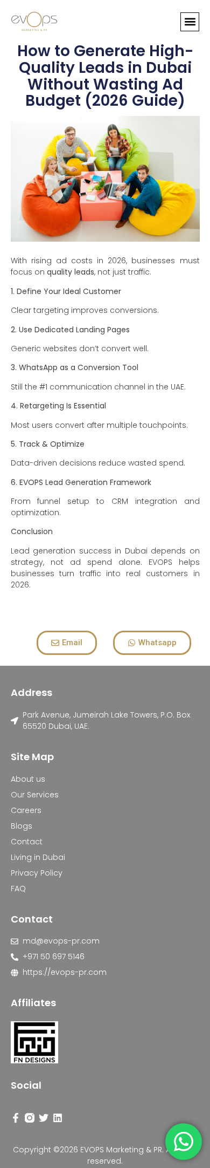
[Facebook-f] (15, 1118)
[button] (189, 21)
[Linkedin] (57, 1118)
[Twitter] (43, 1118)
